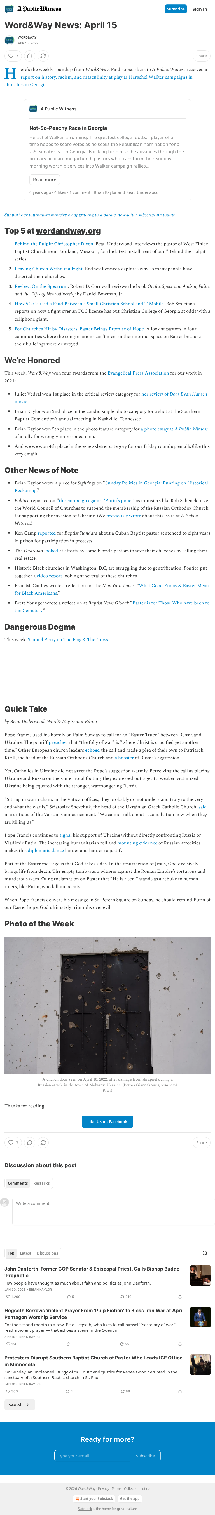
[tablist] (28, 1183)
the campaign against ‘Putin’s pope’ (95, 500)
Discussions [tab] (47, 1253)
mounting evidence (137, 843)
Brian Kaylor (40, 1289)
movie (21, 401)
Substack (85, 1508)
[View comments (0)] (29, 56)
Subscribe (176, 8)
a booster (124, 757)
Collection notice (137, 1488)
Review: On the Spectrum (41, 286)
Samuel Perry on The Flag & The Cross (68, 639)
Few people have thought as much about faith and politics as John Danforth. (77, 1283)
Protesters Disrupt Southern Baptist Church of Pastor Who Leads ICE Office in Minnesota (93, 1361)
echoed (92, 750)
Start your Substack (96, 1498)
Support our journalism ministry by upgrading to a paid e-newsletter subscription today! (89, 214)
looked (51, 550)
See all (16, 1405)
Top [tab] (11, 1253)
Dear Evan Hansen (188, 394)
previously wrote (123, 515)
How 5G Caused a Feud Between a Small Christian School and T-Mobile (89, 303)
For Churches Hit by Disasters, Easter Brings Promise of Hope (79, 329)
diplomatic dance (46, 850)
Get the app (130, 1498)
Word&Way (27, 37)
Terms (116, 1488)
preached (58, 742)
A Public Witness (191, 429)
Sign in (200, 9)
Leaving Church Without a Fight (49, 268)
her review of (155, 394)
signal (65, 835)
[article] (107, 1282)
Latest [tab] (25, 1253)
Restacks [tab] (41, 1183)
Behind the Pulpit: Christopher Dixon (54, 244)
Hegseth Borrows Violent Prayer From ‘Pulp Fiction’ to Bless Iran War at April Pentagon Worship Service (94, 1314)
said (202, 807)
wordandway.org (68, 231)
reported (47, 533)
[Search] (205, 1253)
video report (49, 576)
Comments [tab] (18, 1183)
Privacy (103, 1488)
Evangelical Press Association (138, 373)
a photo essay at (157, 429)
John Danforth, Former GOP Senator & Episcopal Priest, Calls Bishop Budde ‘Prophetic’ (91, 1272)
